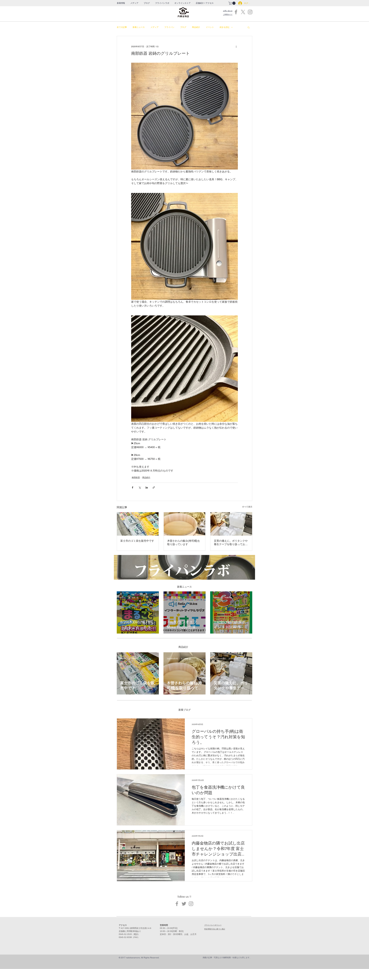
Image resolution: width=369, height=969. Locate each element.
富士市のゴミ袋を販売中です (137, 540)
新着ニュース (139, 27)
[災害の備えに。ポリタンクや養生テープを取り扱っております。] (231, 524)
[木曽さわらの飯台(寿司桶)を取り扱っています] (184, 524)
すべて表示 (247, 507)
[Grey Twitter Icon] (184, 904)
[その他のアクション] (236, 46)
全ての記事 (122, 27)
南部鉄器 (136, 477)
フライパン (169, 27)
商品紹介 (196, 27)
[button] (162, 3)
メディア (154, 27)
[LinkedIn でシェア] (146, 487)
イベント (210, 27)
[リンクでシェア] (153, 487)
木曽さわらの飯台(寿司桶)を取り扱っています (183, 542)
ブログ (183, 27)
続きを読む (225, 27)
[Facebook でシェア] (132, 487)
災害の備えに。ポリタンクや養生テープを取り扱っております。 (231, 542)
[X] (243, 12)
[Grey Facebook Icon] (236, 12)
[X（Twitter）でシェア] (139, 487)
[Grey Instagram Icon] (250, 12)
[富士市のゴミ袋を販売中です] (138, 524)
